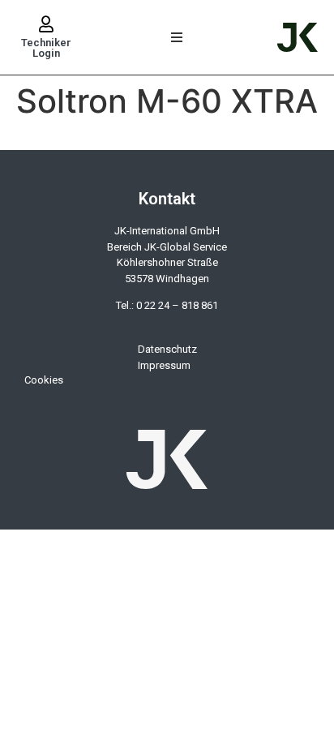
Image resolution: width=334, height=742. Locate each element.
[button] (177, 38)
